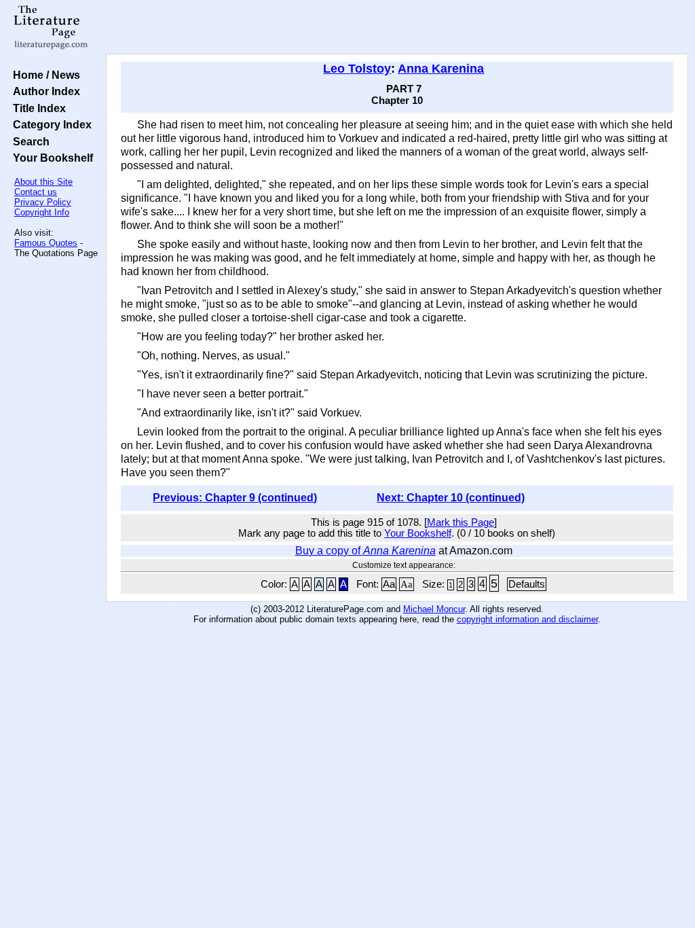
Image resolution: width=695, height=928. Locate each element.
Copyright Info (41, 212)
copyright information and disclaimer (527, 619)
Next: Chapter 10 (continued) (451, 497)
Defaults (526, 584)
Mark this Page (460, 522)
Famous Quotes (45, 243)
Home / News (43, 75)
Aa (389, 584)
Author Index (43, 91)
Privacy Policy (42, 202)
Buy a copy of (365, 550)
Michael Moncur (434, 609)
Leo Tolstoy (357, 68)
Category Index (49, 124)
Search (28, 141)
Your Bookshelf (50, 157)
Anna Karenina (441, 68)
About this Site (43, 182)
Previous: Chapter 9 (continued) (235, 497)
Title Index (36, 108)
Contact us (35, 192)
